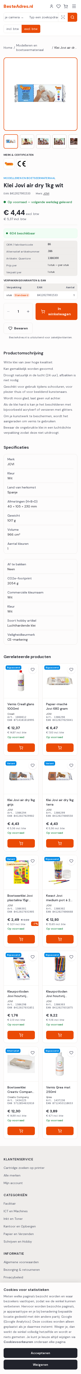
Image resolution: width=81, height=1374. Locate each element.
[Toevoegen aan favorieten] (33, 669)
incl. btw (13, 29)
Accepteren (40, 1353)
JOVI (46, 193)
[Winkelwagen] (65, 6)
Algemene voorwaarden (21, 1262)
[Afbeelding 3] (43, 141)
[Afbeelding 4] (59, 141)
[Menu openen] (74, 6)
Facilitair (10, 1203)
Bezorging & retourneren (22, 1270)
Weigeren (40, 1365)
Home (8, 48)
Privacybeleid (13, 1277)
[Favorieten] (58, 6)
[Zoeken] (72, 17)
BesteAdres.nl (18, 6)
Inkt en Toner (13, 1219)
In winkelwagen (59, 311)
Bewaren (21, 328)
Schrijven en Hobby (18, 1241)
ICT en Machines (16, 1211)
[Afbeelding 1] (11, 141)
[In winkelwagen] (21, 747)
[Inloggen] (52, 6)
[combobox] (31, 17)
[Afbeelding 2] (27, 141)
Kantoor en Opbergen (20, 1226)
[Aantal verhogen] (28, 311)
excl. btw (31, 29)
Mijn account (13, 1183)
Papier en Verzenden (19, 1234)
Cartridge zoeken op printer (24, 1168)
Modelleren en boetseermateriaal (30, 47)
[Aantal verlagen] (8, 311)
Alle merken (12, 1175)
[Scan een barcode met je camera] (63, 17)
